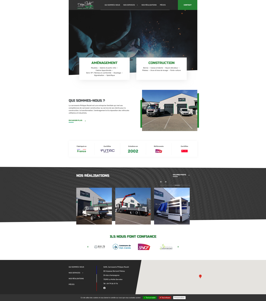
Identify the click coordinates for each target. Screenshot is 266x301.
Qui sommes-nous (112, 5)
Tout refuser (165, 298)
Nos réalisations (149, 5)
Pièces (163, 5)
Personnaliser (179, 298)
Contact (187, 5)
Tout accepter (150, 298)
